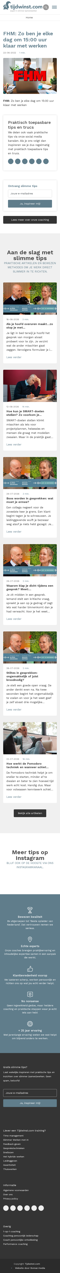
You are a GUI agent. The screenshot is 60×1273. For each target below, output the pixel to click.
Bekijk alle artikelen (30, 813)
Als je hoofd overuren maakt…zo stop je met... (29, 325)
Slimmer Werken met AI (15, 1140)
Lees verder (13, 357)
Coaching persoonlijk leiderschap (20, 1235)
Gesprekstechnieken (13, 1148)
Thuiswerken (10, 1169)
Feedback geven (12, 1144)
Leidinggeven (10, 1160)
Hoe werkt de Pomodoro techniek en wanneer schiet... (27, 765)
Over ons (8, 1194)
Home (29, 17)
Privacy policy (10, 1198)
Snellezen (8, 1152)
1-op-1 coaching (11, 1231)
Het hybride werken (13, 1156)
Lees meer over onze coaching (30, 219)
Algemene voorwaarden (16, 1190)
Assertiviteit (9, 1165)
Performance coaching (15, 1244)
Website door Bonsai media (30, 1268)
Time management (13, 1135)
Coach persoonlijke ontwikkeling (20, 1240)
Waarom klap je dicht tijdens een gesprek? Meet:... (29, 587)
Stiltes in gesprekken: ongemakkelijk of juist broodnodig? (22, 676)
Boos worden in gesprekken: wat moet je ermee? (29, 500)
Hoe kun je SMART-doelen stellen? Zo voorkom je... (25, 413)
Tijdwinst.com (32, 1264)
